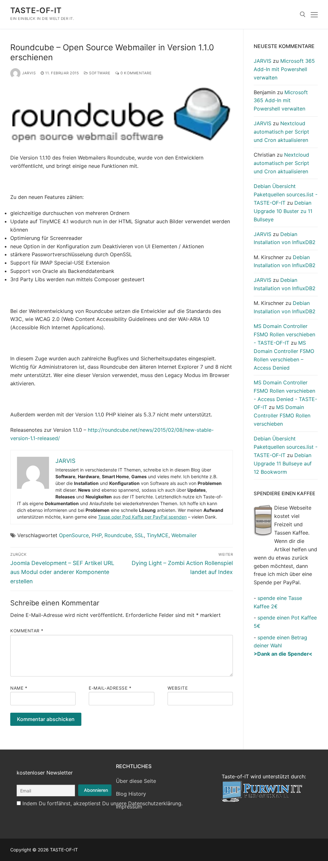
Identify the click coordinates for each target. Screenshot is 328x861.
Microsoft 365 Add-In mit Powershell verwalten (284, 69)
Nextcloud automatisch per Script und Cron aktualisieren (281, 131)
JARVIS (29, 73)
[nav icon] (314, 14)
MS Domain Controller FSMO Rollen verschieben (282, 415)
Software (99, 73)
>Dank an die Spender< (283, 654)
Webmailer (184, 535)
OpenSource (74, 535)
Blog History (131, 794)
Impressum (129, 806)
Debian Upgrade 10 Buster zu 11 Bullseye (283, 211)
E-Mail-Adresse (110, 688)
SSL (139, 535)
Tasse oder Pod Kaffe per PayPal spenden (142, 517)
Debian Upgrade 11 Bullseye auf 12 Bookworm (283, 463)
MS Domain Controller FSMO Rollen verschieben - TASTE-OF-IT (284, 334)
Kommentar (27, 630)
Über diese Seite (136, 781)
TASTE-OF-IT (36, 10)
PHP (97, 535)
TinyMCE (157, 535)
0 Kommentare (135, 73)
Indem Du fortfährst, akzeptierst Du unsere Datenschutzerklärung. (102, 803)
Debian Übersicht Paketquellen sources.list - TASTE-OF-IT (285, 194)
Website (178, 688)
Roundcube (118, 535)
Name (18, 688)
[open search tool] (303, 14)
